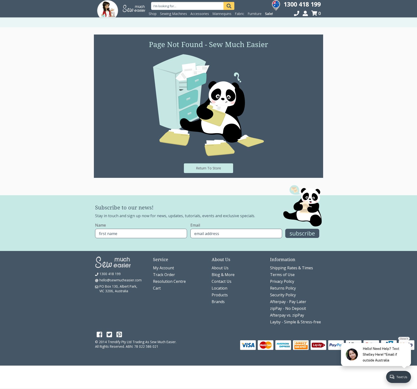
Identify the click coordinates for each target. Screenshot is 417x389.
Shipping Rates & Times (291, 268)
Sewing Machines (173, 13)
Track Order (164, 274)
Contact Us (221, 281)
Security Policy (283, 295)
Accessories (199, 13)
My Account (163, 268)
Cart (157, 288)
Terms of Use (282, 274)
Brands (218, 301)
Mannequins (221, 13)
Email (195, 225)
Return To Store (208, 168)
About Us (220, 268)
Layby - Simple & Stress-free (295, 322)
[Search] (228, 6)
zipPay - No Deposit (288, 308)
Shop (153, 13)
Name (100, 225)
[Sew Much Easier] (107, 8)
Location (219, 288)
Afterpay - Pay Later (288, 301)
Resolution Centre (169, 281)
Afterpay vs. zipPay (287, 315)
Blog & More (223, 274)
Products (220, 295)
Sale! (269, 13)
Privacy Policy (282, 281)
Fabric (239, 13)
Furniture (255, 13)
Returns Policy (283, 288)
